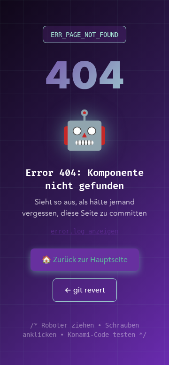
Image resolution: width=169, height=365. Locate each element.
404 (84, 74)
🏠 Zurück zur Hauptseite (85, 260)
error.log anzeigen (84, 231)
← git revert (84, 290)
